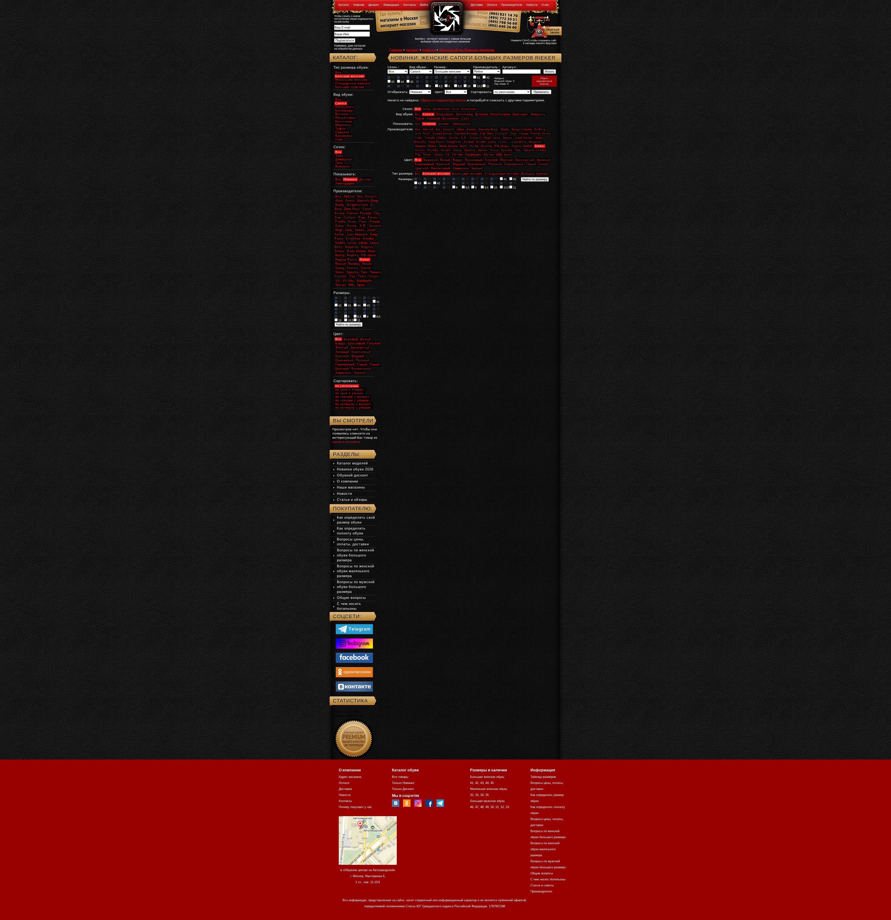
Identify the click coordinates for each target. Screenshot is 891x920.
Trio (418, 154)
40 (469, 77)
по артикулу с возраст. (353, 404)
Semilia (469, 150)
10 (469, 86)
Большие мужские (535, 173)
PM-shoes (501, 146)
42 (488, 77)
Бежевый (430, 160)
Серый (531, 164)
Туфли (419, 118)
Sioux (494, 150)
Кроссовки (520, 114)
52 (478, 81)
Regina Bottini (522, 146)
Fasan (523, 133)
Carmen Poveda (466, 133)
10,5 (479, 86)
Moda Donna (448, 146)
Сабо (465, 118)
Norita (474, 146)
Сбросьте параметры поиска (443, 100)
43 (392, 81)
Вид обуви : (418, 67)
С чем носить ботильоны (547, 879)
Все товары (400, 777)
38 (450, 77)
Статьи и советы (542, 885)
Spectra (506, 150)
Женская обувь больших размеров (466, 49)
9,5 (459, 86)
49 (450, 81)
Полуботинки (500, 114)
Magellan (535, 142)
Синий (543, 164)
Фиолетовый (440, 168)
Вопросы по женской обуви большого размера (355, 555)
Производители (511, 4)
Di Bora (540, 129)
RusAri (446, 150)
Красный (443, 164)
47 (431, 81)
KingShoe (454, 142)
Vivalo (438, 154)
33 (402, 77)
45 (411, 81)
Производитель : (486, 67)
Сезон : (393, 67)
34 (412, 77)
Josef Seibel (523, 137)
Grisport (475, 137)
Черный (477, 168)
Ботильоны (464, 114)
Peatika (486, 146)
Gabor (441, 137)
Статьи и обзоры (352, 500)
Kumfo (481, 142)
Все (417, 109)
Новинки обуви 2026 (355, 469)
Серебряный (513, 164)
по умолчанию (346, 386)
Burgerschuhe (521, 129)
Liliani (503, 142)
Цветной (421, 168)
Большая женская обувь (487, 777)
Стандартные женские (502, 173)
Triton (427, 154)
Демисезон (441, 109)
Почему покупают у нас (355, 807)
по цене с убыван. (350, 393)
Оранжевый (477, 164)
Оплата (492, 4)
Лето (455, 109)
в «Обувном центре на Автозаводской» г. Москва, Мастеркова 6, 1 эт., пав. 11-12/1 (367, 876)
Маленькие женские (467, 173)
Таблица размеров (543, 777)
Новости (531, 4)
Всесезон (469, 109)
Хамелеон (461, 168)
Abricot (428, 129)
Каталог (344, 4)
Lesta (492, 142)
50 (459, 81)
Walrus (489, 154)
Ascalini (449, 129)
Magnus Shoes (426, 146)
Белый (445, 160)
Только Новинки (403, 783)
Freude (430, 137)
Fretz (418, 137)
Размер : (440, 67)
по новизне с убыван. (352, 400)
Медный (458, 164)
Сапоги (428, 114)
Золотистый (524, 160)
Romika (433, 150)
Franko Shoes (541, 133)
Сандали (433, 118)
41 (478, 77)
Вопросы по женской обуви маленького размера (355, 571)
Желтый (506, 160)
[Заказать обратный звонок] (543, 26)
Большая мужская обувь (487, 801)
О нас (545, 4)
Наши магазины (351, 487)
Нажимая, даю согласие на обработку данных (350, 47)
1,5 (403, 85)
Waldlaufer (473, 154)
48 (440, 81)
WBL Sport (504, 154)
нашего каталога (346, 442)
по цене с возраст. (350, 389)
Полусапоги (445, 114)
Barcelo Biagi (488, 129)
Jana (496, 137)
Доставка (477, 4)
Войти (424, 4)
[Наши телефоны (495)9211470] (503, 22)
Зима (426, 109)
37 (440, 77)
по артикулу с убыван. (353, 407)
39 (459, 77)
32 (393, 77)
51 (469, 81)
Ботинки (481, 114)
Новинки (358, 4)
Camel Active (442, 133)
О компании (347, 481)
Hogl (487, 137)
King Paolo (436, 142)
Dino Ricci (422, 133)
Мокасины (538, 114)
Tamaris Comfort (535, 150)
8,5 (440, 86)
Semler (483, 150)
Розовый (495, 164)
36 (431, 77)
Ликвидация (391, 4)
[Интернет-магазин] (397, 25)
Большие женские (436, 173)
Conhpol (501, 133)
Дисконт (373, 4)
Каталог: (345, 58)
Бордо (458, 160)
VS (448, 154)
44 (402, 81)
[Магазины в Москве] (397, 18)
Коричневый (424, 164)
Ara (438, 129)
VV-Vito (457, 154)
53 (488, 81)
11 (487, 86)
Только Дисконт (403, 789)
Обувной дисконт (352, 475)
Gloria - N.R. (458, 137)
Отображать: (397, 92)
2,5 (422, 85)
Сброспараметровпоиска (544, 81)
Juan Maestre (357, 234)
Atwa (460, 129)
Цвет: (439, 92)
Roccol (420, 150)
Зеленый (543, 160)
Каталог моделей (352, 463)
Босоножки (450, 118)
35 (421, 77)
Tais (518, 150)
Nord (463, 146)
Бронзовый (473, 160)
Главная (396, 49)
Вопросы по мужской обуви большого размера (355, 587)
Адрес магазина (350, 777)
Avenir (471, 129)
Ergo (513, 133)
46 (421, 81)
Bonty (505, 129)
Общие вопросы (351, 598)
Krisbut (469, 142)
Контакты (409, 4)
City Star (486, 133)
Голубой (491, 160)
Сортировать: (481, 92)
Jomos (507, 137)
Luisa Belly (518, 142)
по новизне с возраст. (353, 396)
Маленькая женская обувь (488, 789)
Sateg (457, 150)
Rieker (540, 146)
